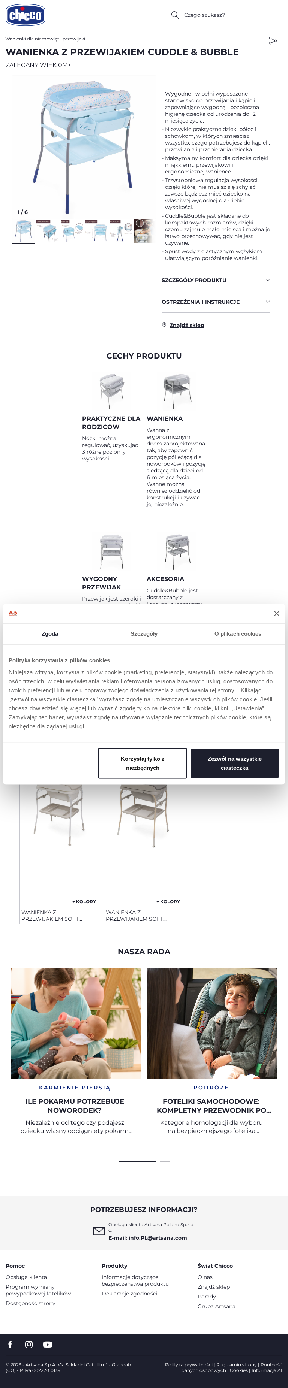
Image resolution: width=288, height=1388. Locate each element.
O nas (205, 1277)
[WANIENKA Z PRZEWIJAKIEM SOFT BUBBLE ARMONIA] (60, 834)
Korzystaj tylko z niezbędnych (143, 763)
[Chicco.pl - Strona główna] (25, 15)
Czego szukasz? (204, 15)
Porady (207, 1296)
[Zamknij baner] (276, 613)
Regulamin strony (236, 1364)
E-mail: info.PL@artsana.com (147, 1237)
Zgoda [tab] (50, 634)
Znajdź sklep (214, 1286)
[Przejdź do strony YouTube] (47, 1344)
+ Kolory (84, 901)
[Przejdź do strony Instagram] (28, 1344)
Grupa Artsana (217, 1306)
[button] (84, 147)
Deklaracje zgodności (130, 1293)
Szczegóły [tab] (144, 634)
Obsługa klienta (26, 1277)
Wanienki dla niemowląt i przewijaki (45, 39)
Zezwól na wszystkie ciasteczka (235, 763)
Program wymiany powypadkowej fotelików (38, 1290)
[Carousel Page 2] (165, 1160)
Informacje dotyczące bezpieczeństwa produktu (135, 1280)
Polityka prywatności (189, 1364)
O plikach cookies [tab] (238, 634)
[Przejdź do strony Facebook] (10, 1344)
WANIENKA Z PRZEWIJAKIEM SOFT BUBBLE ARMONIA (50, 915)
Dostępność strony (31, 1303)
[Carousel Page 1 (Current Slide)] (137, 1160)
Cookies (239, 1370)
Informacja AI (267, 1370)
